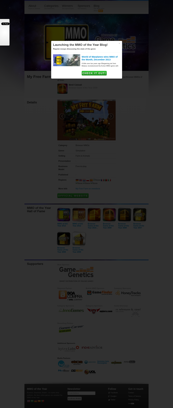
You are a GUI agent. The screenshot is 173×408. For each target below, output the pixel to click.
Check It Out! (94, 73)
